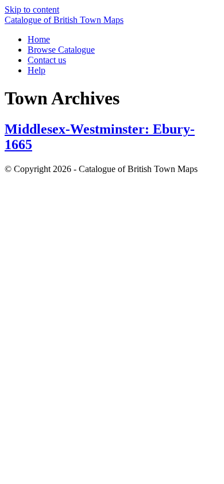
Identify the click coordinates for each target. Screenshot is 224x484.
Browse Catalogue (61, 49)
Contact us (47, 60)
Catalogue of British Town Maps (64, 20)
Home (39, 39)
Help (36, 70)
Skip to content (32, 9)
